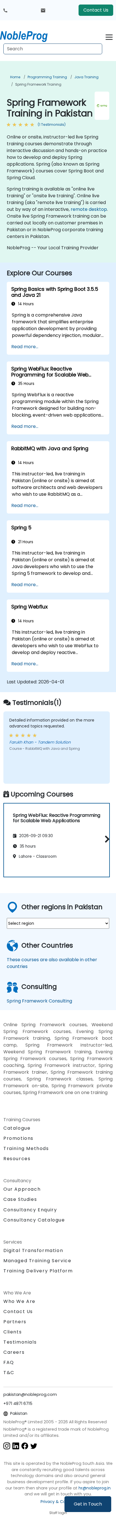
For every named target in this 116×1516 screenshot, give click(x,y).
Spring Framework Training (38, 84)
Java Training (86, 77)
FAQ (8, 1362)
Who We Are (19, 1301)
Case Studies (20, 1199)
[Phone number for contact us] (5, 10)
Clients (12, 1332)
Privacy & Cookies (58, 1501)
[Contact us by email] (43, 10)
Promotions (18, 1138)
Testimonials (20, 1342)
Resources (16, 1158)
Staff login (58, 1512)
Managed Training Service (37, 1260)
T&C (8, 1372)
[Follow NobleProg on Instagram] (6, 1446)
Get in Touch (88, 1504)
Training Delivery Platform (38, 1271)
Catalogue (16, 1128)
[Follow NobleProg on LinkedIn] (15, 1446)
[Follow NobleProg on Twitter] (33, 1446)
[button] (105, 839)
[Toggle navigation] (109, 36)
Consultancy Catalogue (34, 1220)
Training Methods (26, 1148)
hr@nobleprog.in (95, 1488)
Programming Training (47, 77)
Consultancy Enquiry (30, 1210)
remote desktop (89, 209)
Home (15, 77)
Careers (13, 1352)
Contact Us (95, 10)
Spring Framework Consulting (39, 1001)
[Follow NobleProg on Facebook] (24, 1446)
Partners (14, 1321)
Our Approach (22, 1189)
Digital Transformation (33, 1250)
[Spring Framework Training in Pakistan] (29, 35)
